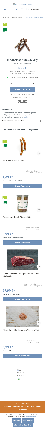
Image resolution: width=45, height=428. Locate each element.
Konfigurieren (28, 421)
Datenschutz (22, 410)
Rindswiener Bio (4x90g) (13, 160)
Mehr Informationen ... (30, 416)
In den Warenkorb (22, 89)
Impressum (7, 406)
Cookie (37, 406)
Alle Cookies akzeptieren (23, 425)
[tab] (22, 113)
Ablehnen (16, 421)
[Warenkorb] (41, 8)
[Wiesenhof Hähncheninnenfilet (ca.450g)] (22, 316)
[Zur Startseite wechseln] (22, 4)
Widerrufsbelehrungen (21, 406)
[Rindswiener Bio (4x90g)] (22, 146)
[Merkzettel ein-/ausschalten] (39, 153)
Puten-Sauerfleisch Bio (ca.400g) (17, 217)
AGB (32, 406)
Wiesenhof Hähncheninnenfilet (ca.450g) (21, 330)
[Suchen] (16, 9)
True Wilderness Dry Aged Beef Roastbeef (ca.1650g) (21, 274)
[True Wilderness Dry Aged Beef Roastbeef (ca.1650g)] (22, 259)
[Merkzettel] (21, 9)
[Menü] (4, 9)
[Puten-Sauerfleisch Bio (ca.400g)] (22, 203)
